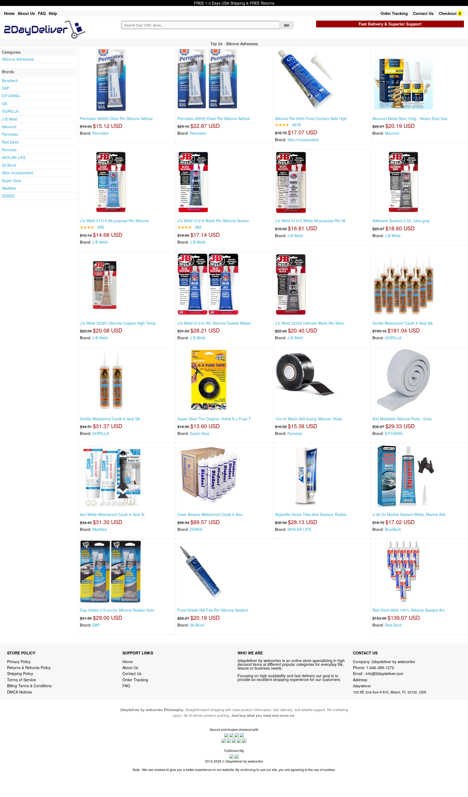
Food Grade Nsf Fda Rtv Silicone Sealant (212, 610)
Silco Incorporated (17, 172)
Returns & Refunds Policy (29, 667)
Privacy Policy (19, 661)
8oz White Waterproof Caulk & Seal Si (112, 514)
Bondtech (10, 80)
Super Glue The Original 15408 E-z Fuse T (214, 418)
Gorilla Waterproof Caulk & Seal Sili (402, 323)
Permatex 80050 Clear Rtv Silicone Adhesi (116, 118)
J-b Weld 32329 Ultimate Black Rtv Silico (309, 323)
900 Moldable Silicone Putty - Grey (402, 418)
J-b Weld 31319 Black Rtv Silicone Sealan (213, 220)
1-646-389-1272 (380, 667)
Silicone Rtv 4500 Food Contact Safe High (311, 118)
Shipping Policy (20, 673)
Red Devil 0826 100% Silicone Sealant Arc (408, 610)
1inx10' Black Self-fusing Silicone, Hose (308, 418)
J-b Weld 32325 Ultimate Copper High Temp (118, 323)
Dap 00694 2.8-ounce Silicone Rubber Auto (117, 610)
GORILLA (10, 111)
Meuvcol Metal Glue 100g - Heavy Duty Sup (409, 118)
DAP (5, 88)
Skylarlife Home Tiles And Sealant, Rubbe (310, 514)
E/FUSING (11, 95)
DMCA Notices (19, 692)
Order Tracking (394, 13)
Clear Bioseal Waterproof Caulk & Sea (209, 514)
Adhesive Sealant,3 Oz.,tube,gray (401, 220)
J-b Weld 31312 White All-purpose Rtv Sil (310, 220)
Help (53, 13)
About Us (26, 13)
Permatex (10, 134)
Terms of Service (21, 679)
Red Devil (10, 142)
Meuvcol (9, 126)
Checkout (448, 13)
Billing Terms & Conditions (29, 685)
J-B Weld (9, 119)
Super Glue (11, 180)
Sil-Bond (9, 165)
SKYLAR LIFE (14, 157)
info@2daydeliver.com (385, 673)
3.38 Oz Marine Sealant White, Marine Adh (409, 514)
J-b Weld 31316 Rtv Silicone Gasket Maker (214, 323)
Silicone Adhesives (18, 59)
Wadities (9, 188)
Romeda (9, 149)
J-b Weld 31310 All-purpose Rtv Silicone (114, 220)
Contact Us (423, 13)
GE (4, 103)
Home (9, 13)
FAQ (42, 13)
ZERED (8, 196)
